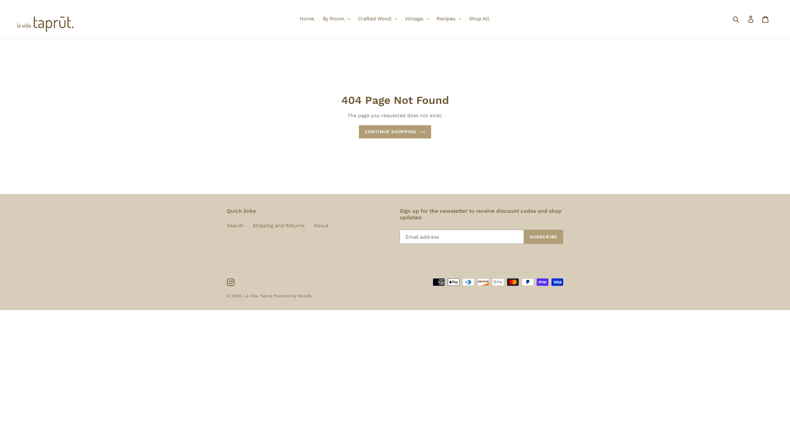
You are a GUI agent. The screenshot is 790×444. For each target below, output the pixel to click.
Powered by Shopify (292, 296)
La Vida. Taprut (257, 296)
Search (235, 225)
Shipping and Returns (279, 225)
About (321, 225)
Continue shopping (390, 131)
